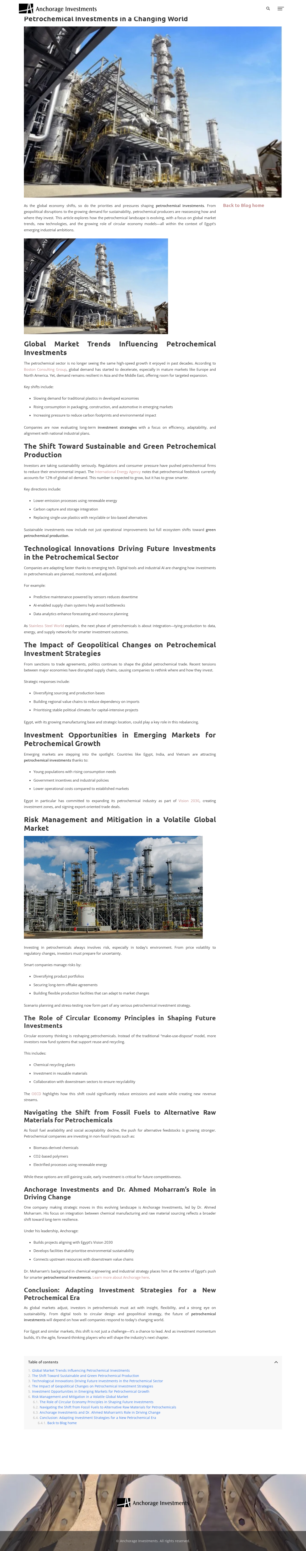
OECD (36, 1093)
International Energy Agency (118, 471)
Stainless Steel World (46, 625)
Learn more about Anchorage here (121, 1277)
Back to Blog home (243, 205)
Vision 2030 (189, 800)
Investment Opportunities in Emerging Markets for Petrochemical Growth (90, 1391)
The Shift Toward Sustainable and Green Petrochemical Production (85, 1376)
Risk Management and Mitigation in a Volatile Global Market (80, 1397)
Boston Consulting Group (45, 369)
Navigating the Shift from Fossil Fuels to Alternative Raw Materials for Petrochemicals (108, 1407)
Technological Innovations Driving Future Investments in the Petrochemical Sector (97, 1381)
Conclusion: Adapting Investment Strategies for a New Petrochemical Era (98, 1418)
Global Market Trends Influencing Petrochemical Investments (81, 1370)
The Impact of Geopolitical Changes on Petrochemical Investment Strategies (92, 1386)
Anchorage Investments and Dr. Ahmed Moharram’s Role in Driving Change (100, 1412)
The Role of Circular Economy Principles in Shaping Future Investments (96, 1402)
